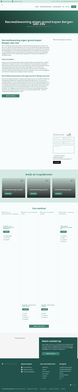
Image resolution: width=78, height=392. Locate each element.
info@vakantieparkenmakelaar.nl (70, 1)
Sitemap (63, 388)
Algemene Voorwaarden (54, 388)
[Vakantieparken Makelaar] (8, 7)
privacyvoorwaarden (65, 159)
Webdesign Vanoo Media (32, 388)
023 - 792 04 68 (56, 1)
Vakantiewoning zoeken (65, 370)
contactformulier (29, 88)
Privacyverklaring (43, 388)
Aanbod (61, 372)
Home (28, 26)
